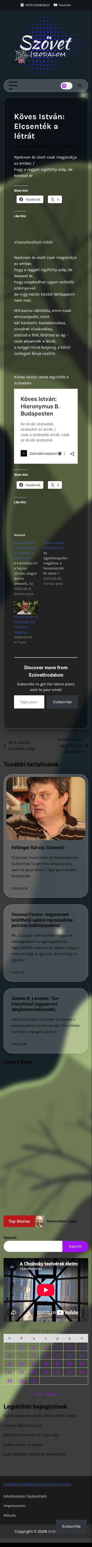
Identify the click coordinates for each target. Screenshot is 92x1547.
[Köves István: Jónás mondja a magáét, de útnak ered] (28, 568)
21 (82, 1363)
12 (57, 1355)
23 (21, 1371)
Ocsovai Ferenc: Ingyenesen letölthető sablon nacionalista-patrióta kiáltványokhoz (42, 920)
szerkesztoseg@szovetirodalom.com (37, 1484)
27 (70, 1371)
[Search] (79, 85)
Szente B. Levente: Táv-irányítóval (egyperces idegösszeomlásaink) (35, 1004)
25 (45, 1371)
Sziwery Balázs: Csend (23, 1425)
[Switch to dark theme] (66, 86)
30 (21, 1380)
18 (46, 1363)
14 (82, 1355)
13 (69, 1355)
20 (69, 1363)
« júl (38, 1393)
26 (57, 1371)
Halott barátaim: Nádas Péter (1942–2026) (40, 1416)
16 (21, 1363)
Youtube (65, 5)
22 (9, 1371)
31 (34, 1380)
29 (9, 1380)
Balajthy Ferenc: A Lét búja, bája (31, 1435)
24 (34, 1371)
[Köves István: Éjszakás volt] (58, 563)
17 (33, 1363)
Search (10, 1237)
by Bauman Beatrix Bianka (34, 146)
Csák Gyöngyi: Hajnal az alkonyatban (35, 1454)
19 (57, 1363)
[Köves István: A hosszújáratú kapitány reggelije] (26, 607)
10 (34, 1355)
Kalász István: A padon (23, 1444)
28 (82, 1371)
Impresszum (14, 1505)
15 (9, 1363)
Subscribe (62, 701)
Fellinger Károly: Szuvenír (37, 847)
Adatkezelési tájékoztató (25, 1496)
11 (45, 1355)
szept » (51, 1393)
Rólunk (10, 1515)
